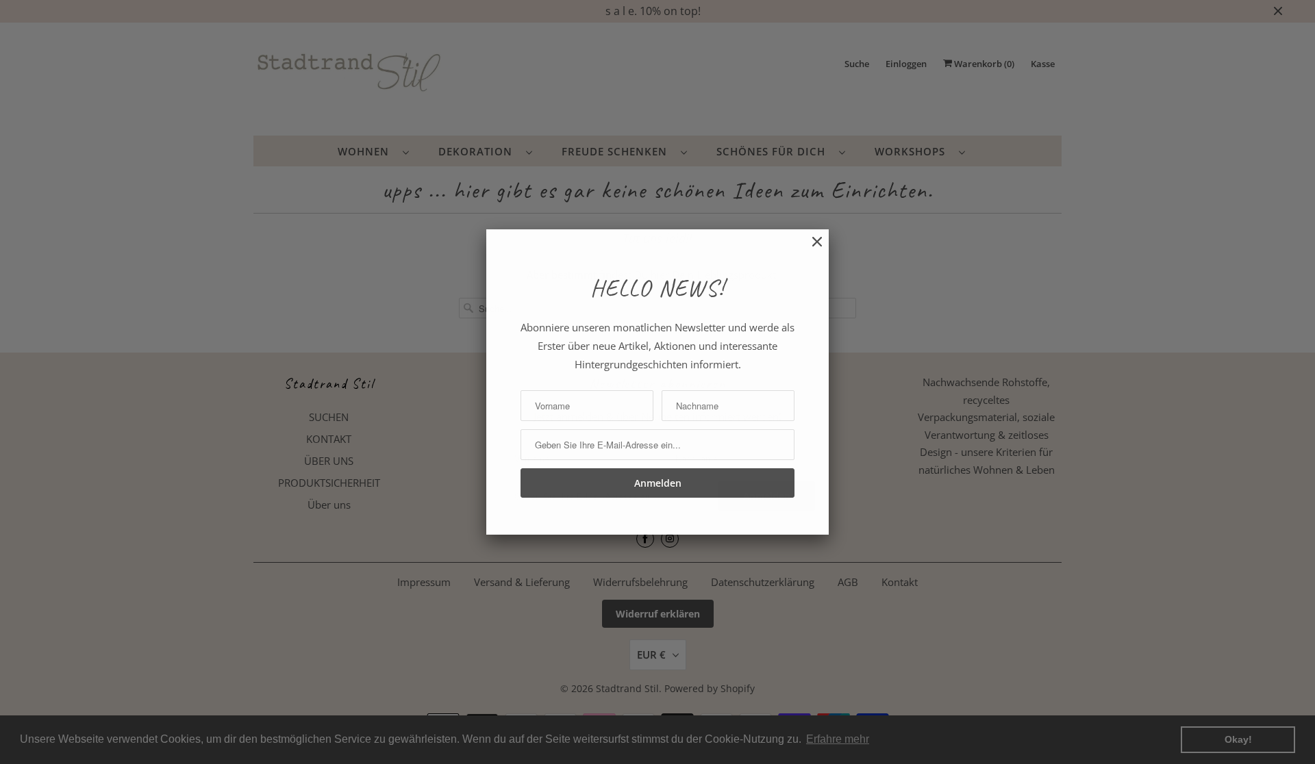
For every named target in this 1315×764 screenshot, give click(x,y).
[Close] (810, 249)
